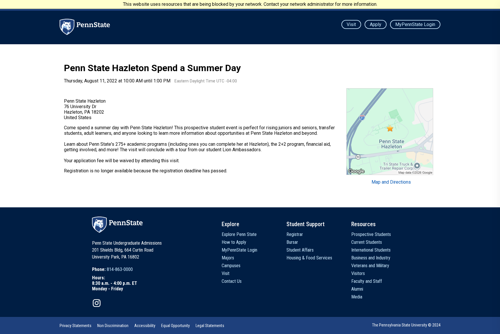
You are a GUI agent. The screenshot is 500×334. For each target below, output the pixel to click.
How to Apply (234, 242)
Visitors (358, 273)
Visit (351, 24)
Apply (375, 24)
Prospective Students (371, 234)
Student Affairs (300, 250)
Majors (228, 258)
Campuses (231, 265)
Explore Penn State (239, 234)
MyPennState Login (415, 24)
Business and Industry (370, 258)
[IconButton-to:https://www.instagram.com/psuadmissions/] (96, 303)
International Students (371, 250)
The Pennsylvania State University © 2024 (406, 325)
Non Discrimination (112, 325)
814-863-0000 (120, 269)
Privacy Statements (75, 325)
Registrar (294, 234)
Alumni (357, 289)
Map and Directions (391, 182)
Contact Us (232, 281)
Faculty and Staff (366, 281)
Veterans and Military (370, 265)
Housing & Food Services (309, 258)
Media (356, 297)
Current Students (366, 242)
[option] (114, 269)
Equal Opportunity (175, 325)
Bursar (292, 242)
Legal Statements (210, 325)
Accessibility (144, 325)
